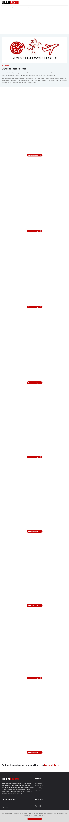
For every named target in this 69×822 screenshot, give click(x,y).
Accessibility (38, 788)
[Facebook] (37, 806)
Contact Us (38, 790)
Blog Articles (5, 807)
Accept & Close (33, 819)
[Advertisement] (34, 20)
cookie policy (41, 815)
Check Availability (33, 155)
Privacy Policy (39, 785)
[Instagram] (40, 806)
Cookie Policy (38, 783)
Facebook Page (51, 765)
